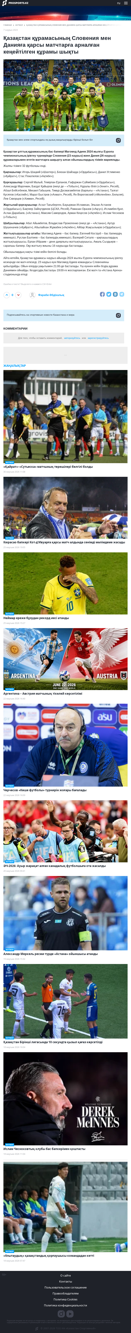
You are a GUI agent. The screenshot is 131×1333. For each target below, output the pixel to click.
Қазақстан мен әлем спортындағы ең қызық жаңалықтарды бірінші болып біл (50, 139)
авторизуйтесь (72, 338)
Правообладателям (66, 1293)
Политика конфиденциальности (65, 1305)
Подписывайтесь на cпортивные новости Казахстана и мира (40, 314)
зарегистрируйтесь (98, 338)
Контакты (65, 1281)
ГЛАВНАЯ (7, 25)
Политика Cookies (65, 1299)
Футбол (19, 25)
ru (118, 3)
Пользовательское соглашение (66, 1287)
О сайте (65, 1275)
